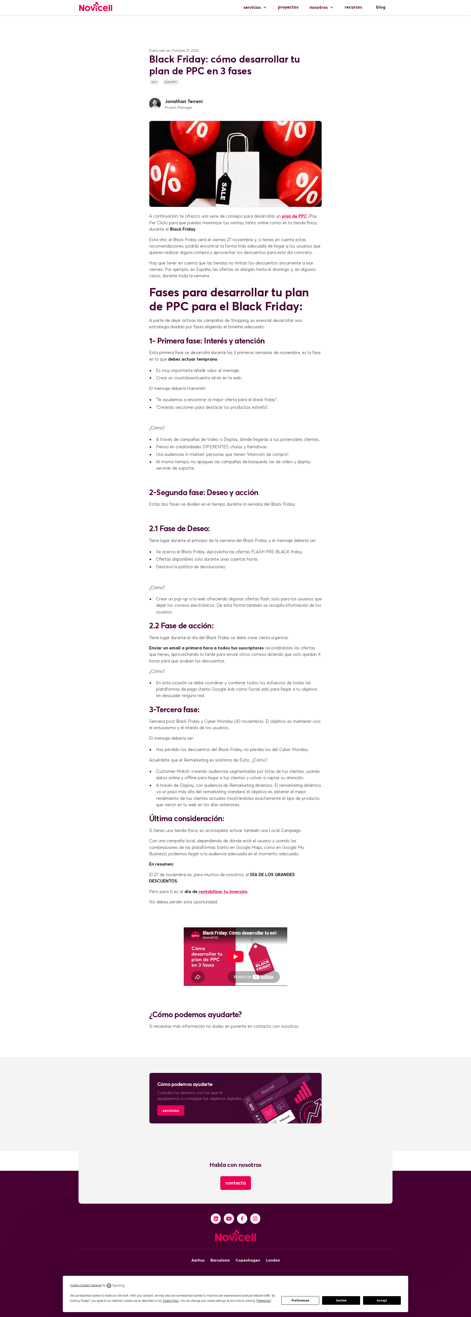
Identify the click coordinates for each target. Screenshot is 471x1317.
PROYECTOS (288, 7)
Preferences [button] (264, 1301)
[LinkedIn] (216, 1218)
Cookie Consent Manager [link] (86, 1285)
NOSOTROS (319, 7)
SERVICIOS (252, 7)
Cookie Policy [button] (171, 1301)
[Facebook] (242, 1218)
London (273, 1260)
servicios (170, 1110)
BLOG (380, 7)
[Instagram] (255, 1218)
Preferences (300, 1300)
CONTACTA (235, 1183)
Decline (341, 1300)
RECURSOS (353, 7)
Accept (382, 1300)
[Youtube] (229, 1218)
